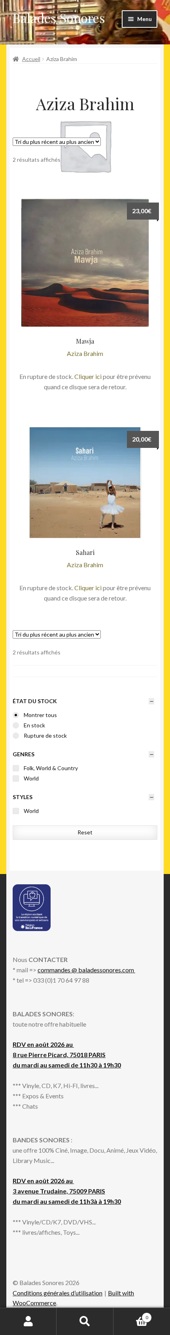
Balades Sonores (59, 17)
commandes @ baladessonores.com (86, 970)
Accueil (31, 58)
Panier (130, 1314)
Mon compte (28, 1321)
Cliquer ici (88, 376)
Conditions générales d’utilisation (57, 1293)
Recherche (85, 1321)
